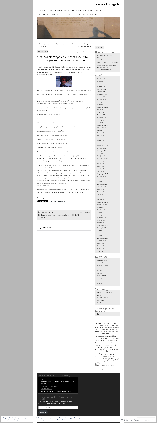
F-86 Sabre (105, 331)
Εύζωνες (68, 215)
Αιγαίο (106, 340)
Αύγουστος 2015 (101, 161)
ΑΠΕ (97, 340)
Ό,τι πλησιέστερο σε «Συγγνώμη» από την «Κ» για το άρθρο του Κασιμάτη (62, 58)
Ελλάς (113, 344)
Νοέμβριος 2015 (101, 153)
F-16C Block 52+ (113, 329)
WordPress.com (101, 303)
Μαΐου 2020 (100, 109)
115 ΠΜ (106, 325)
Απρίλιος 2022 (101, 97)
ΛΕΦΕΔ (97, 352)
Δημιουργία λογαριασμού (104, 292)
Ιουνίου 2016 (100, 135)
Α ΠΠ (101, 340)
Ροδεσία (98, 359)
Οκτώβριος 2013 (101, 212)
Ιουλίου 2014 (100, 189)
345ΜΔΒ (112, 327)
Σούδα (97, 361)
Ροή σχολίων (100, 300)
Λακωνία (103, 352)
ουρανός (111, 365)
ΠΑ (103, 356)
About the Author (59, 10)
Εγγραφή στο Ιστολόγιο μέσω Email (55, 398)
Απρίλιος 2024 (101, 84)
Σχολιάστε (86, 212)
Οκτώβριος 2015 (101, 156)
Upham (105, 338)
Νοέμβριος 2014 (101, 179)
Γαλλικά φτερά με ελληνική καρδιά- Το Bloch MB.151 (56, 391)
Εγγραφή (43, 412)
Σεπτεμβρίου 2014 (102, 184)
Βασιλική (104, 343)
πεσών (103, 367)
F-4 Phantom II (103, 329)
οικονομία (104, 365)
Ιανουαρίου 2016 (102, 148)
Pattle (110, 336)
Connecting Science (102, 260)
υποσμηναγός (99, 369)
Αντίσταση (113, 340)
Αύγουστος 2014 (101, 186)
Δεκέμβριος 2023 (102, 86)
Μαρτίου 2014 (101, 199)
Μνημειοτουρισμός (102, 268)
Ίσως (59, 147)
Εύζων (98, 347)
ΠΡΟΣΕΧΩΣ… (67, 14)
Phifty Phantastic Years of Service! (106, 60)
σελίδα (48, 192)
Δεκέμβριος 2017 (102, 120)
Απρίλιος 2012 (101, 248)
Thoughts (51, 212)
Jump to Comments (83, 52)
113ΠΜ (101, 325)
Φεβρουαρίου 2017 (102, 125)
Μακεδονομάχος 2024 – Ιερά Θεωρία (107, 62)
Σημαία (109, 358)
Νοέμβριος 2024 (101, 79)
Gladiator (111, 331)
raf (116, 336)
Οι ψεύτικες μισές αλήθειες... (49, 386)
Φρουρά (99, 273)
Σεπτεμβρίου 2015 (102, 158)
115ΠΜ (111, 325)
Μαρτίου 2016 (101, 143)
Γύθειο (97, 345)
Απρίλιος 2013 (101, 220)
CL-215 (116, 327)
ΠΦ (73, 215)
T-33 (102, 338)
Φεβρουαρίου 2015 (102, 174)
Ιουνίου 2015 (100, 166)
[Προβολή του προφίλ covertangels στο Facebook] (98, 314)
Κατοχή (99, 349)
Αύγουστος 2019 (101, 117)
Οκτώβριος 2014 (101, 181)
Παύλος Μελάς (113, 357)
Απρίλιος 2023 (101, 91)
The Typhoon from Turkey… (104, 69)
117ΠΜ (117, 325)
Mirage (107, 336)
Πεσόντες (100, 270)
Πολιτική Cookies (61, 420)
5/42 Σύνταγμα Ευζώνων (103, 323)
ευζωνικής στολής (56, 161)
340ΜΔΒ (107, 327)
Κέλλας (112, 348)
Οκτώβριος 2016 (101, 130)
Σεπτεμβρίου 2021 (102, 102)
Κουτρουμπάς (107, 350)
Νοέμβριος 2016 (101, 127)
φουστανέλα (60, 215)
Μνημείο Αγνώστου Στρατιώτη (104, 352)
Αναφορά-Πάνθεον (48, 14)
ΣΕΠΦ (43, 217)
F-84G (100, 331)
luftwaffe (114, 334)
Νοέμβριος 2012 (101, 233)
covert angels (108, 4)
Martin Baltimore (100, 336)
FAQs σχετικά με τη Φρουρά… (87, 10)
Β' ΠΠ (98, 342)
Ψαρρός (109, 361)
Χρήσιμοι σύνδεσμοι (87, 14)
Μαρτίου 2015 (101, 171)
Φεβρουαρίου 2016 (102, 145)
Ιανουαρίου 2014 (102, 204)
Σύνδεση (99, 295)
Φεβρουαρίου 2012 (102, 251)
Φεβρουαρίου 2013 (102, 225)
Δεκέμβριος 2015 (102, 151)
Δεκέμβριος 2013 (102, 207)
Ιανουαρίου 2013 (102, 228)
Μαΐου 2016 (100, 138)
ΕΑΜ (100, 345)
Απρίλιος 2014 (101, 197)
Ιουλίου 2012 (100, 243)
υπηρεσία (108, 367)
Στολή (77, 215)
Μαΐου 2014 (100, 194)
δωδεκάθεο (104, 363)
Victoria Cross (113, 338)
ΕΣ (108, 345)
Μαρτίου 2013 (101, 222)
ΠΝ (106, 357)
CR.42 (97, 329)
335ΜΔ (97, 327)
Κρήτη (115, 349)
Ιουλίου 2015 (100, 163)
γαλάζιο (98, 363)
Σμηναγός (116, 359)
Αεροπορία (100, 263)
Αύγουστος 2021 (101, 104)
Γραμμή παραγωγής (113, 342)
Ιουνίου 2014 (100, 192)
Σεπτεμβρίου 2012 (102, 238)
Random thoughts (101, 275)
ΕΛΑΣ (105, 345)
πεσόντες (98, 367)
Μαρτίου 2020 (101, 115)
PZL (114, 336)
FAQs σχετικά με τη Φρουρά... (49, 379)
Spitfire (97, 338)
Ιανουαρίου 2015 (102, 176)
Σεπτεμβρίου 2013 (102, 215)
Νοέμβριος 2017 (101, 122)
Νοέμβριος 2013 (101, 210)
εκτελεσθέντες (112, 363)
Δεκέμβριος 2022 (102, 94)
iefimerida (69, 152)
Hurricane (105, 333)
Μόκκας (97, 357)
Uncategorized (100, 283)
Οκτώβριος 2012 (101, 235)
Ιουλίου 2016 (100, 133)
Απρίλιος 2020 (101, 112)
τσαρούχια (51, 215)
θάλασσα (98, 365)
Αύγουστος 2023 (101, 89)
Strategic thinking (101, 278)
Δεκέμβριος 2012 (102, 230)
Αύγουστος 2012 (101, 240)
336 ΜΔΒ (101, 327)
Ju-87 (110, 334)
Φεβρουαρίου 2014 (102, 202)
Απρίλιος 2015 (101, 168)
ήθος (114, 361)
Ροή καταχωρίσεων (102, 297)
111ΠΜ (97, 325)
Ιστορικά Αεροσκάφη (103, 265)
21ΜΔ (114, 323)
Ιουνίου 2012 (100, 246)
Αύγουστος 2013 (101, 217)
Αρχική (42, 10)
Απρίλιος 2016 (101, 140)
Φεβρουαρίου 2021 (102, 107)
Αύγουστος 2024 (101, 81)
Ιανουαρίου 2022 (102, 99)
